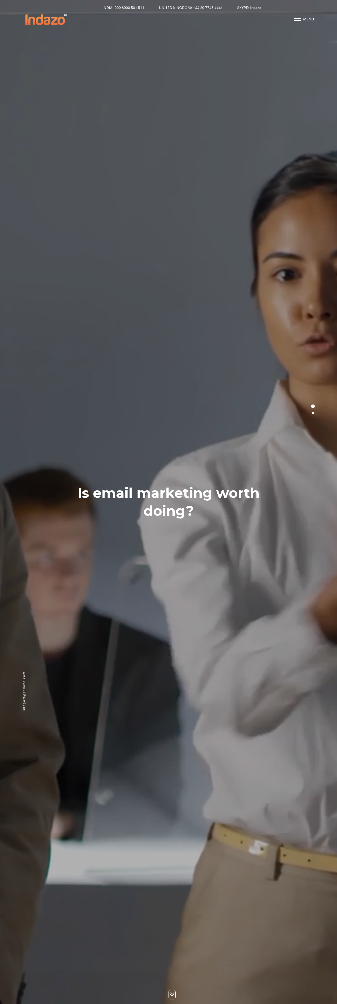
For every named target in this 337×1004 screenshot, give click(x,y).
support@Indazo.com (24, 691)
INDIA (123, 7)
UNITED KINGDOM (191, 7)
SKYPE (249, 7)
